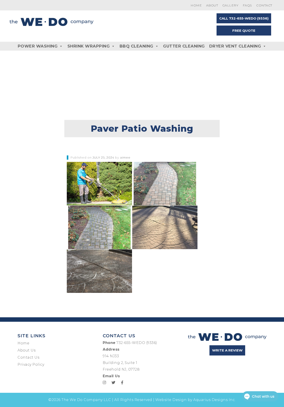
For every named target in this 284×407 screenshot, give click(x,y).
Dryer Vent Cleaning (235, 46)
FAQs (247, 5)
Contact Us (28, 357)
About (212, 5)
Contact (264, 5)
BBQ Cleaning (136, 46)
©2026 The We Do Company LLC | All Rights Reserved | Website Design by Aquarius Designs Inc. (142, 400)
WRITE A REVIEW (227, 350)
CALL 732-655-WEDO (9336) (243, 18)
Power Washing (38, 46)
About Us (27, 350)
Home (196, 5)
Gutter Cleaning (184, 46)
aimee (125, 157)
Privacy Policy (31, 364)
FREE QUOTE (243, 30)
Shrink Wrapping (88, 46)
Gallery (230, 5)
